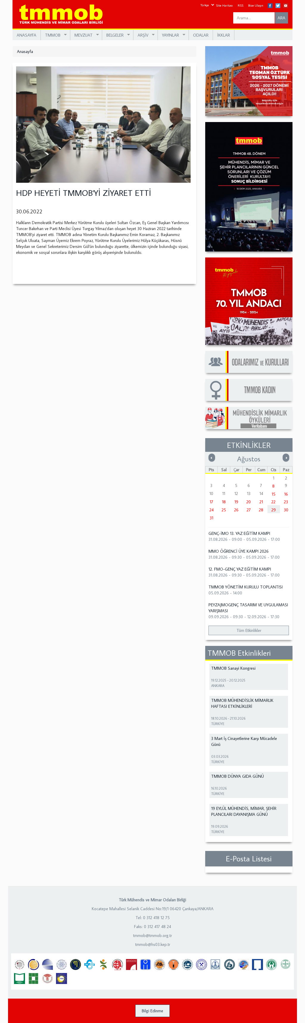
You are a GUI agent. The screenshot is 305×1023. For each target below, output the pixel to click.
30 (286, 510)
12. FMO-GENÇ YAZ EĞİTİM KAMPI (239, 569)
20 (248, 502)
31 (211, 518)
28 (261, 510)
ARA (281, 18)
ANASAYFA (26, 35)
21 (261, 502)
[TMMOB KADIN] (248, 390)
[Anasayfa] (63, 14)
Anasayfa (25, 51)
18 (224, 502)
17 (211, 502)
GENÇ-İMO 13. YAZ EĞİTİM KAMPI (239, 533)
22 (273, 502)
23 (286, 502)
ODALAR (200, 35)
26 (236, 510)
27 (249, 510)
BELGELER (113, 35)
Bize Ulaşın (255, 5)
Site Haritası (224, 5)
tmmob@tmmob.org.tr (152, 935)
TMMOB (50, 35)
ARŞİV (140, 35)
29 (273, 510)
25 (224, 510)
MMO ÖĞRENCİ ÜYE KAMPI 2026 (238, 551)
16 (286, 494)
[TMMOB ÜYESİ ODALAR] (248, 362)
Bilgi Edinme (152, 1010)
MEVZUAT (81, 35)
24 (211, 510)
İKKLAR (223, 35)
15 (274, 494)
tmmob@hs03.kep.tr (152, 944)
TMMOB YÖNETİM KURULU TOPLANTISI (245, 587)
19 (236, 502)
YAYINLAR (168, 35)
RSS (240, 5)
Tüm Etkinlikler (248, 630)
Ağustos (248, 458)
